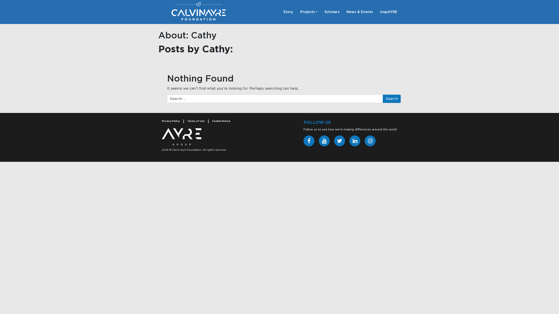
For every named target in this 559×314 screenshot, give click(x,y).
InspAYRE (388, 12)
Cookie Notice (221, 121)
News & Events (360, 12)
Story (288, 12)
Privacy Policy (171, 121)
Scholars (332, 12)
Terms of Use (196, 121)
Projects (307, 12)
